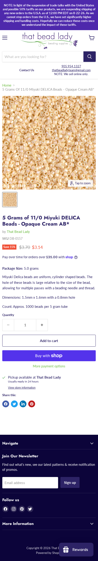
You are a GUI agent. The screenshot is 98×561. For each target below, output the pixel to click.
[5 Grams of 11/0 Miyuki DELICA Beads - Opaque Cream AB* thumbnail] (10, 199)
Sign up (70, 482)
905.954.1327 (71, 66)
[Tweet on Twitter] (14, 403)
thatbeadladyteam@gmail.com (71, 70)
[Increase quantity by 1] (42, 325)
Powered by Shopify (49, 553)
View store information (22, 387)
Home (6, 85)
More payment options (49, 366)
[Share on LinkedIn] (23, 403)
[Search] (89, 56)
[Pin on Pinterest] (31, 403)
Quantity (8, 315)
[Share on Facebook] (5, 403)
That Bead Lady (18, 231)
